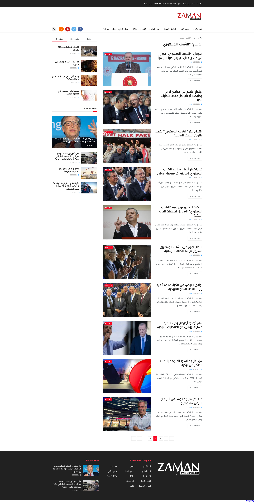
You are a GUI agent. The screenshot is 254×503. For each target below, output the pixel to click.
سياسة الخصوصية (165, 3)
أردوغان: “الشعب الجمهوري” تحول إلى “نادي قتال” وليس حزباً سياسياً (180, 56)
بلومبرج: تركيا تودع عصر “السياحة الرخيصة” (69, 170)
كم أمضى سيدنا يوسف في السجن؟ (67, 63)
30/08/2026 (90, 145)
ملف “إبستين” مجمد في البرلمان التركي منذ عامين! (181, 401)
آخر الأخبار (147, 466)
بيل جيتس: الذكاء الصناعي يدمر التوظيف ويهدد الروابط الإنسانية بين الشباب (75, 140)
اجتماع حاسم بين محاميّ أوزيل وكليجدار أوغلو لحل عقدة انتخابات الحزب (181, 96)
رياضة (135, 29)
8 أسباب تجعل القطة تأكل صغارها (68, 48)
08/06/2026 (197, 104)
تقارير (144, 29)
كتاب (113, 29)
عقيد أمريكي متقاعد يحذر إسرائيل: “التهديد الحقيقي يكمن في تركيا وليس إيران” (67, 156)
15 (139, 438)
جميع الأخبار (177, 3)
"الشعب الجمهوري (184, 38)
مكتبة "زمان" (112, 476)
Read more (195, 80)
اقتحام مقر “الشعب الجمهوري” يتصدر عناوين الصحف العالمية (178, 133)
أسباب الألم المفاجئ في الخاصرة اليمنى (68, 92)
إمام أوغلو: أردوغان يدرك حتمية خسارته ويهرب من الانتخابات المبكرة (179, 325)
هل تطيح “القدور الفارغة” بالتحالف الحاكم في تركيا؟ (180, 363)
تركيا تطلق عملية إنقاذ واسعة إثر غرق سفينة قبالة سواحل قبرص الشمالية (66, 186)
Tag (201, 38)
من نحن (106, 29)
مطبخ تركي (123, 29)
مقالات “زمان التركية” (150, 3)
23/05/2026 (197, 177)
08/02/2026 (197, 369)
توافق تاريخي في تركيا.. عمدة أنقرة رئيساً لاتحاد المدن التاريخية (179, 287)
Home (195, 38)
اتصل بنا (199, 3)
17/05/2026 (197, 293)
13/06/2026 (197, 62)
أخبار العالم (155, 29)
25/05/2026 (197, 139)
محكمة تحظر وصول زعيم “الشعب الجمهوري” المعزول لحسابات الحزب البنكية (180, 211)
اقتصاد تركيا (185, 29)
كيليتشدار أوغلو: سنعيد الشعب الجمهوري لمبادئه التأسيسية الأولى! (179, 171)
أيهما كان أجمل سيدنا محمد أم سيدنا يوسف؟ (65, 78)
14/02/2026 (197, 331)
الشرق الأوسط (170, 29)
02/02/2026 (197, 407)
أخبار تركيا (198, 29)
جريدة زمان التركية (189, 3)
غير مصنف (108, 247)
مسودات (114, 466)
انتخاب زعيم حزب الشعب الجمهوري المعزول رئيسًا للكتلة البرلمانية (181, 249)
